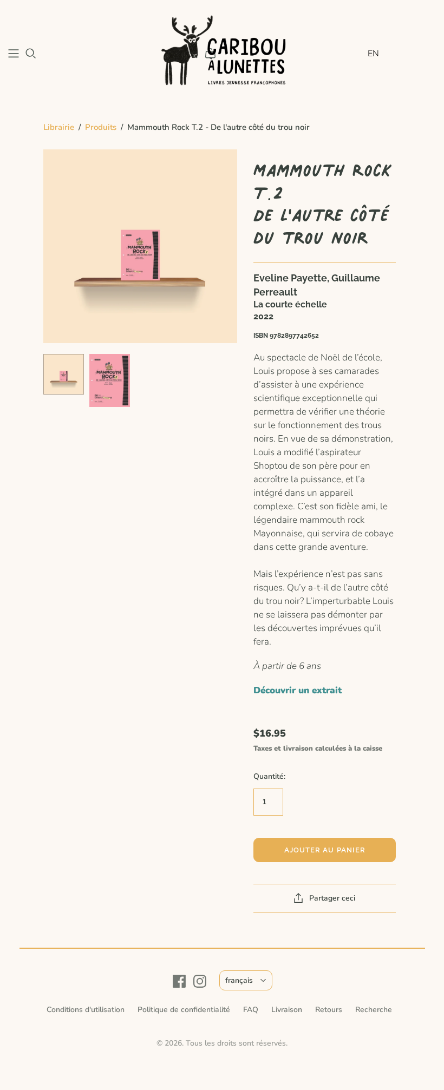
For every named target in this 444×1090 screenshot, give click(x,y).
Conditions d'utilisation (86, 1009)
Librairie (58, 127)
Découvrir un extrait (297, 690)
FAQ (250, 1009)
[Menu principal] (13, 53)
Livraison (286, 1009)
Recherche (373, 1009)
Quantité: (269, 776)
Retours (328, 1009)
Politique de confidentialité (184, 1009)
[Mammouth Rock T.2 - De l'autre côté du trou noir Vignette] (63, 374)
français (239, 980)
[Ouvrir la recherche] (30, 53)
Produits (100, 127)
